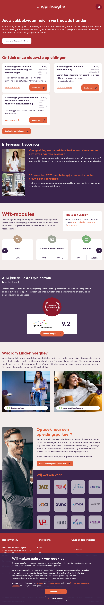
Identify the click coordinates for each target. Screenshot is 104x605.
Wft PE (60, 257)
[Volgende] (99, 251)
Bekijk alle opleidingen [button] (14, 131)
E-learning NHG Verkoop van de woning (70, 68)
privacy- (40, 583)
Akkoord (53, 591)
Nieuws (79, 549)
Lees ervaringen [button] (50, 333)
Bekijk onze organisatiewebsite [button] (52, 463)
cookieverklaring (53, 583)
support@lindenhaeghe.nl (83, 222)
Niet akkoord (58, 599)
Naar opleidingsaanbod (15, 41)
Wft (18, 257)
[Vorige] (5, 251)
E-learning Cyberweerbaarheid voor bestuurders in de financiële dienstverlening (21, 100)
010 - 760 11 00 (73, 225)
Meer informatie (12, 87)
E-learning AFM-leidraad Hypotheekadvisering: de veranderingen (18, 69)
